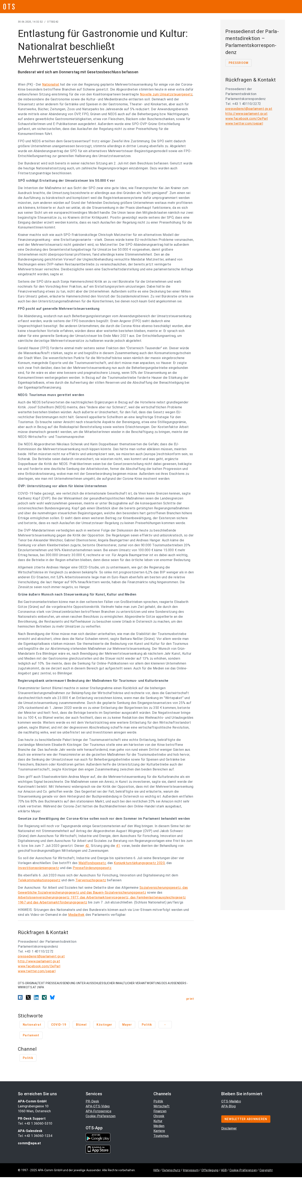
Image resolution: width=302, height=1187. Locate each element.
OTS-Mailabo (231, 1101)
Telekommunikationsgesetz (39, 880)
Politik (158, 1101)
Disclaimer (229, 1128)
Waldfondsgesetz (92, 863)
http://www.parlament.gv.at (39, 961)
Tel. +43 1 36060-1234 (35, 1136)
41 (118, 846)
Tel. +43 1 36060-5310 (35, 1123)
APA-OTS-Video (98, 1106)
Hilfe (156, 1170)
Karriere (159, 1131)
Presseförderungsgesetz (92, 868)
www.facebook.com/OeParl (39, 966)
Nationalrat (50, 84)
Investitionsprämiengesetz (38, 868)
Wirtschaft (161, 1106)
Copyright (266, 1170)
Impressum (191, 1170)
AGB (224, 1170)
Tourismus (161, 1136)
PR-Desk (92, 1101)
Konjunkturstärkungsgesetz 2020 (139, 863)
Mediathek (76, 915)
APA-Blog (228, 1106)
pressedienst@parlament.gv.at (41, 956)
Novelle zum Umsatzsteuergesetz (166, 94)
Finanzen (159, 1111)
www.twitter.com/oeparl (36, 971)
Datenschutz (171, 1170)
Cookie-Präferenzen (101, 1116)
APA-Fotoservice (98, 1111)
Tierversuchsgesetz (90, 880)
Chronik (158, 1116)
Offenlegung (210, 1170)
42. (87, 846)
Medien (159, 1126)
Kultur (158, 1121)
